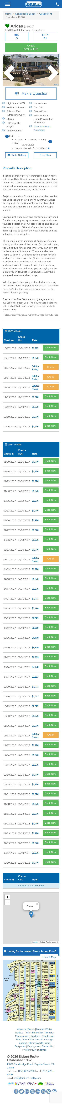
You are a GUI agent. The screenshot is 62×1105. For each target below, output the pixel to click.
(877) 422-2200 (25, 1071)
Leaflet (35, 942)
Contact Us (47, 1046)
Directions (35, 1036)
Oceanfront (45, 13)
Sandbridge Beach (25, 13)
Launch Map (49, 957)
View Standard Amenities (42, 128)
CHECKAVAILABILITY (31, 47)
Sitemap (42, 1049)
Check (50, 367)
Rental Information (34, 1032)
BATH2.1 (45, 36)
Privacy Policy (29, 1049)
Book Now (50, 347)
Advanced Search (26, 1029)
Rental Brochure (31, 1039)
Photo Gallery (18, 155)
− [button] (7, 902)
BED (16, 36)
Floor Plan (45, 155)
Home (8, 13)
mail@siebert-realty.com (27, 1078)
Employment (33, 1046)
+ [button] (7, 897)
